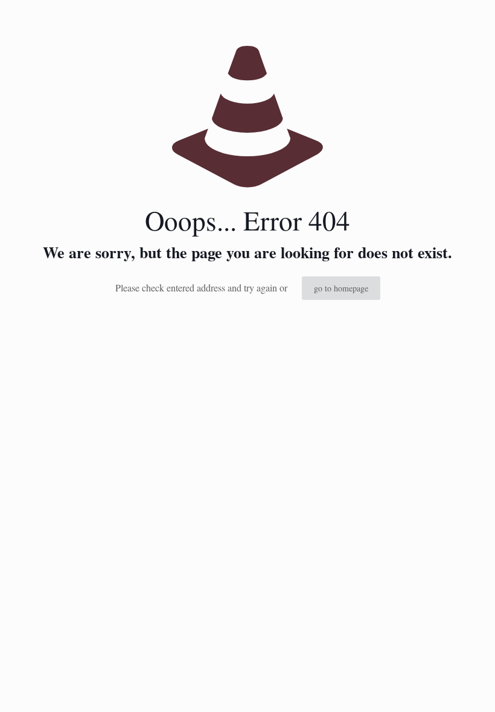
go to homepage (341, 288)
